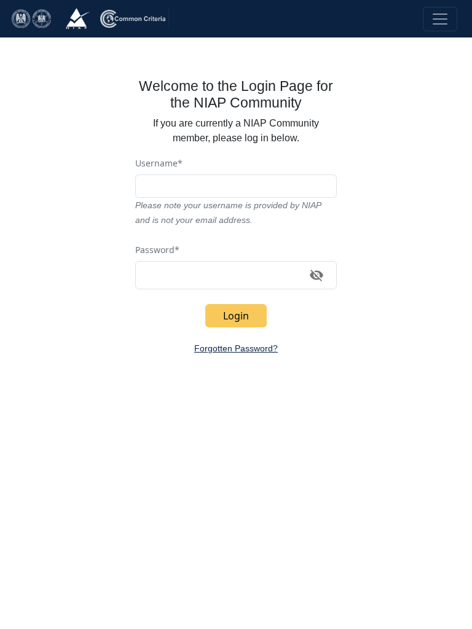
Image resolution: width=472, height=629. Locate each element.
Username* (159, 163)
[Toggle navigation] (440, 19)
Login (236, 315)
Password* (157, 250)
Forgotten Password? (236, 348)
